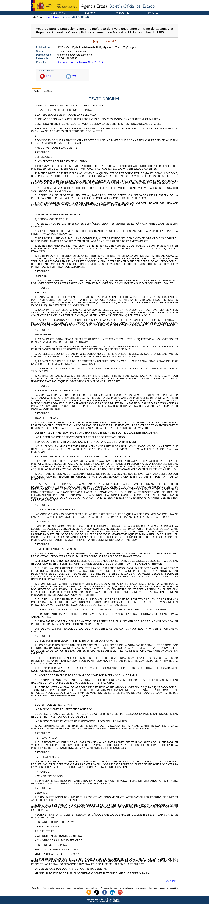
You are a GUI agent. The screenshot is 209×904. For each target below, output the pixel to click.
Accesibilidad (92, 888)
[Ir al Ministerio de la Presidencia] (55, 5)
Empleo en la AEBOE (169, 888)
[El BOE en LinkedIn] (112, 894)
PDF (48, 76)
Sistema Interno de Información (133, 888)
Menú (151, 13)
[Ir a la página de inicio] (117, 6)
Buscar (56, 17)
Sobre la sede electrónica (53, 888)
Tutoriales (153, 888)
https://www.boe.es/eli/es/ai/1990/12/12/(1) (80, 62)
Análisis (48, 91)
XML (74, 76)
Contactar (35, 888)
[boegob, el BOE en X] (96, 894)
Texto (36, 91)
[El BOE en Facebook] (104, 894)
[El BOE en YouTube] (120, 894)
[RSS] (88, 894)
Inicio (47, 17)
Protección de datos (109, 888)
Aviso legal (79, 888)
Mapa (69, 888)
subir (172, 881)
